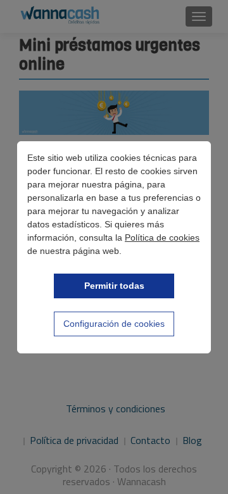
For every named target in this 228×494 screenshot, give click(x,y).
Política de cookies (162, 237)
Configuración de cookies (114, 324)
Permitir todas (114, 286)
